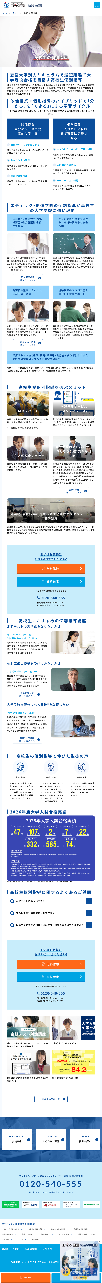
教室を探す (45, 1234)
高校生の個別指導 (80, 1229)
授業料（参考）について (86, 1234)
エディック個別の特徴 (10, 1229)
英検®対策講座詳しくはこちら (27, 739)
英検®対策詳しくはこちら (74, 491)
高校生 (15, 13)
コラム (20, 1239)
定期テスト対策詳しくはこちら (28, 343)
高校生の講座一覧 (51, 1099)
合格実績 (5, 1239)
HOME (4, 13)
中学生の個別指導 (58, 1229)
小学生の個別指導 (35, 1229)
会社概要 (4, 1249)
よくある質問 (64, 1234)
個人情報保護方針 (31, 1249)
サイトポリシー (48, 1249)
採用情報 (16, 1249)
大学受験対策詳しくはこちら (28, 278)
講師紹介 (35, 1239)
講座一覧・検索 (7, 1234)
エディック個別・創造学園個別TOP (18, 1223)
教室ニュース (27, 1234)
